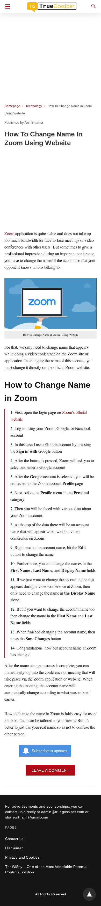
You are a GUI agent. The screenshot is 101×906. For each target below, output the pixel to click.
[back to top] (89, 894)
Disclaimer (14, 848)
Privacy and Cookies (22, 857)
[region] (50, 189)
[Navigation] (6, 6)
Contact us (14, 839)
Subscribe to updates (49, 751)
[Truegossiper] (51, 5)
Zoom (9, 233)
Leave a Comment (50, 770)
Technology (34, 106)
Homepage (12, 106)
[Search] (92, 6)
